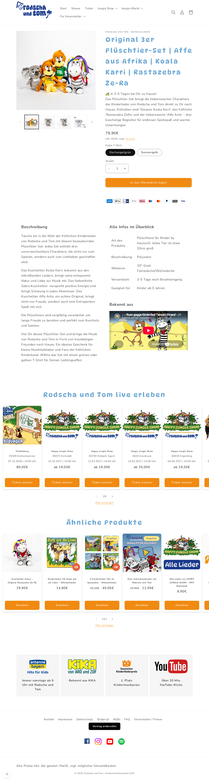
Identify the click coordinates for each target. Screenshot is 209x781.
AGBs (117, 719)
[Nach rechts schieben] (92, 121)
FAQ (127, 719)
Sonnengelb (149, 152)
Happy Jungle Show (62, 451)
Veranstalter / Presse (148, 719)
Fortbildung (22, 451)
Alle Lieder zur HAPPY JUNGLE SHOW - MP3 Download (181, 583)
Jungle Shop (106, 8)
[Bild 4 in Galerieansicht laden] (80, 122)
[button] (107, 8)
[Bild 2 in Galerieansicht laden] (48, 122)
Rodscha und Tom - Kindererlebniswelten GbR (109, 773)
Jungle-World (130, 8)
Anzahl (109, 161)
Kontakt (49, 719)
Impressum (65, 719)
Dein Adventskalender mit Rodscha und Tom (142, 581)
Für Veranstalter (71, 16)
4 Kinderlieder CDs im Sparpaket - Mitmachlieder (102, 581)
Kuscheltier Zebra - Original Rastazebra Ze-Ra (22, 581)
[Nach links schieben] (20, 121)
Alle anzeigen (104, 503)
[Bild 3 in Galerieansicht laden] (64, 122)
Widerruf (103, 719)
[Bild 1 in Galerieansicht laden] (31, 122)
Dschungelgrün (120, 152)
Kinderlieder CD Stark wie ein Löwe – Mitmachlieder (62, 581)
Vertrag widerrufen (105, 726)
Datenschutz (84, 719)
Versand (130, 138)
